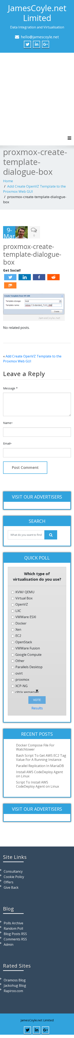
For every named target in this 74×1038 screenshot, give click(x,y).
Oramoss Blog (15, 980)
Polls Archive (13, 923)
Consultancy (13, 871)
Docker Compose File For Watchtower (35, 747)
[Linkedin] (24, 277)
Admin (8, 944)
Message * (10, 388)
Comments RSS (15, 939)
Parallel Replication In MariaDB (40, 766)
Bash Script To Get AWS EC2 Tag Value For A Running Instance (41, 757)
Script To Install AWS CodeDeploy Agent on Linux (37, 784)
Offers (8, 882)
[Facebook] (39, 277)
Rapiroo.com (13, 991)
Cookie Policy (14, 877)
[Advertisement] (37, 96)
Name (8, 423)
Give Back (11, 887)
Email (7, 443)
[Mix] (10, 285)
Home (8, 181)
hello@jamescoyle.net (40, 36)
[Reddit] (53, 277)
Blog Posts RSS (15, 934)
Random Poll (13, 928)
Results (37, 708)
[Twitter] (10, 277)
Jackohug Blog (15, 985)
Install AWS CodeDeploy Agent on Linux (39, 774)
